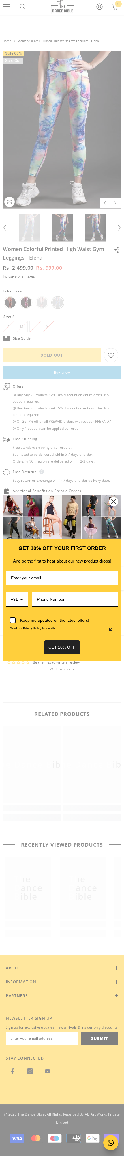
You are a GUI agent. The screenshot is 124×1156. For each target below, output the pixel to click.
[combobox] (17, 599)
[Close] (114, 502)
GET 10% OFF (62, 647)
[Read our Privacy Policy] (110, 629)
